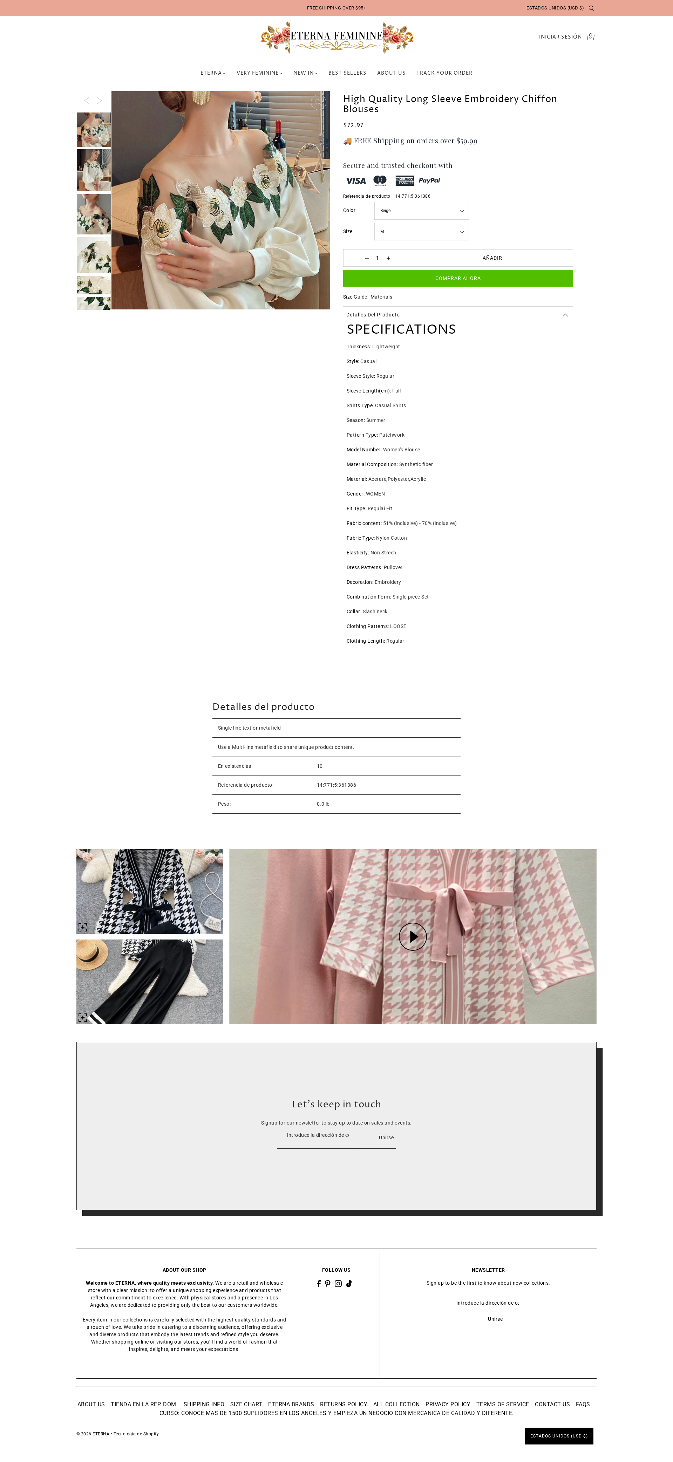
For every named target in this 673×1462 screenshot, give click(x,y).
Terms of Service (502, 1404)
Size (348, 231)
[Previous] (87, 100)
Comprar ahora (458, 278)
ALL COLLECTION (396, 1404)
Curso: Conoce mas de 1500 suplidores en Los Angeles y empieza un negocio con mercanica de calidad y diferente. (336, 1413)
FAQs (583, 1404)
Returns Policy (343, 1404)
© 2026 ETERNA (93, 1434)
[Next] (99, 100)
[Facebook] (319, 1283)
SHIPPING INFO (204, 1404)
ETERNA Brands (291, 1404)
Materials (382, 297)
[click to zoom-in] (318, 102)
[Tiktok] (349, 1283)
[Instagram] (338, 1283)
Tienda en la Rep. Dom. (144, 1404)
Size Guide (355, 297)
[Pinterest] (328, 1283)
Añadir (492, 258)
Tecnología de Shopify (136, 1434)
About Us (91, 1404)
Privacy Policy (448, 1404)
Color (349, 210)
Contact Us (552, 1404)
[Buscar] (591, 8)
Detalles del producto (373, 314)
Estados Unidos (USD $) (555, 8)
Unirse (386, 1137)
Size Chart (246, 1404)
